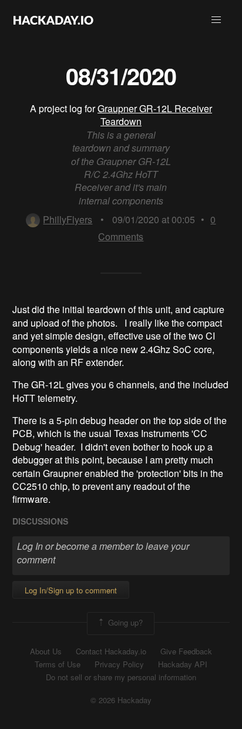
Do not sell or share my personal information (121, 677)
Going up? (124, 622)
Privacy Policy (119, 664)
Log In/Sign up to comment (71, 590)
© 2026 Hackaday (121, 700)
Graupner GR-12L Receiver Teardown (155, 115)
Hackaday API (182, 664)
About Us (46, 651)
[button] (216, 20)
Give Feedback (186, 651)
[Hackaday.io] (53, 20)
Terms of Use (57, 664)
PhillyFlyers (67, 219)
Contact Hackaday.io (111, 651)
